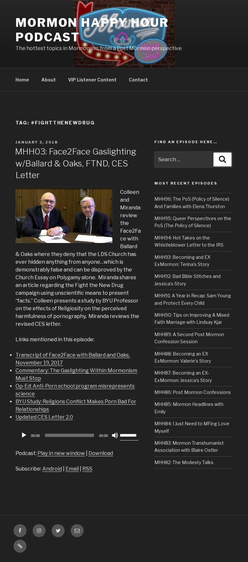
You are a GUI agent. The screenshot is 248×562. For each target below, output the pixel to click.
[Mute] (115, 435)
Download (100, 453)
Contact (138, 79)
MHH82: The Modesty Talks (183, 462)
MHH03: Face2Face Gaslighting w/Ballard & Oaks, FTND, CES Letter (75, 163)
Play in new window (61, 453)
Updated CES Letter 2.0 (44, 417)
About (48, 79)
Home (22, 79)
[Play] (24, 435)
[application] (78, 435)
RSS (87, 469)
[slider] (129, 434)
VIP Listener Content (92, 79)
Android (52, 469)
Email (72, 469)
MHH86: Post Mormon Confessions (192, 392)
